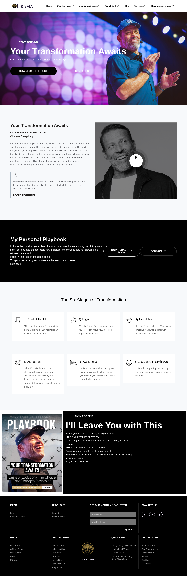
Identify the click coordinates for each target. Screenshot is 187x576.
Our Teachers (64, 5)
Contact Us (82, 71)
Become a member (161, 5)
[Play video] (136, 160)
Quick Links (111, 5)
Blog (127, 5)
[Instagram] (152, 514)
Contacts (139, 5)
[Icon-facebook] (144, 514)
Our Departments (88, 5)
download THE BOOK (33, 71)
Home (49, 5)
